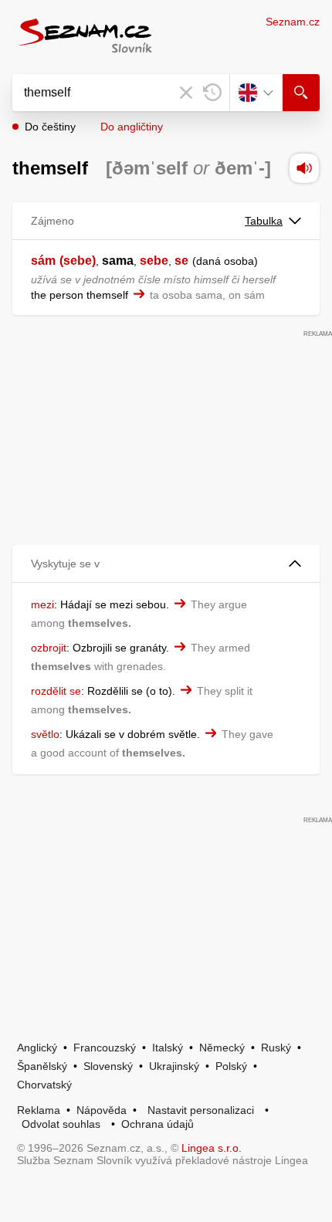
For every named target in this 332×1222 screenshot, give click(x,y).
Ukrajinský (174, 1066)
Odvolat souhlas (61, 1124)
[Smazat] (186, 92)
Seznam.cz (293, 21)
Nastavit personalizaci (200, 1110)
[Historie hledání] (212, 92)
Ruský (276, 1047)
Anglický (37, 1047)
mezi (42, 604)
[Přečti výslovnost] (304, 168)
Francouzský (104, 1047)
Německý (222, 1047)
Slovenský (108, 1066)
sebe (154, 260)
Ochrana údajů (157, 1124)
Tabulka (264, 221)
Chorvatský (44, 1084)
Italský (167, 1047)
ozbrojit (48, 647)
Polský (231, 1066)
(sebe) (77, 260)
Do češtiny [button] (50, 126)
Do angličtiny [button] (131, 126)
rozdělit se (56, 691)
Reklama (38, 1110)
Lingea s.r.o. (211, 1148)
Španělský (42, 1066)
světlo (45, 734)
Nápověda (101, 1110)
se (181, 260)
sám (43, 260)
